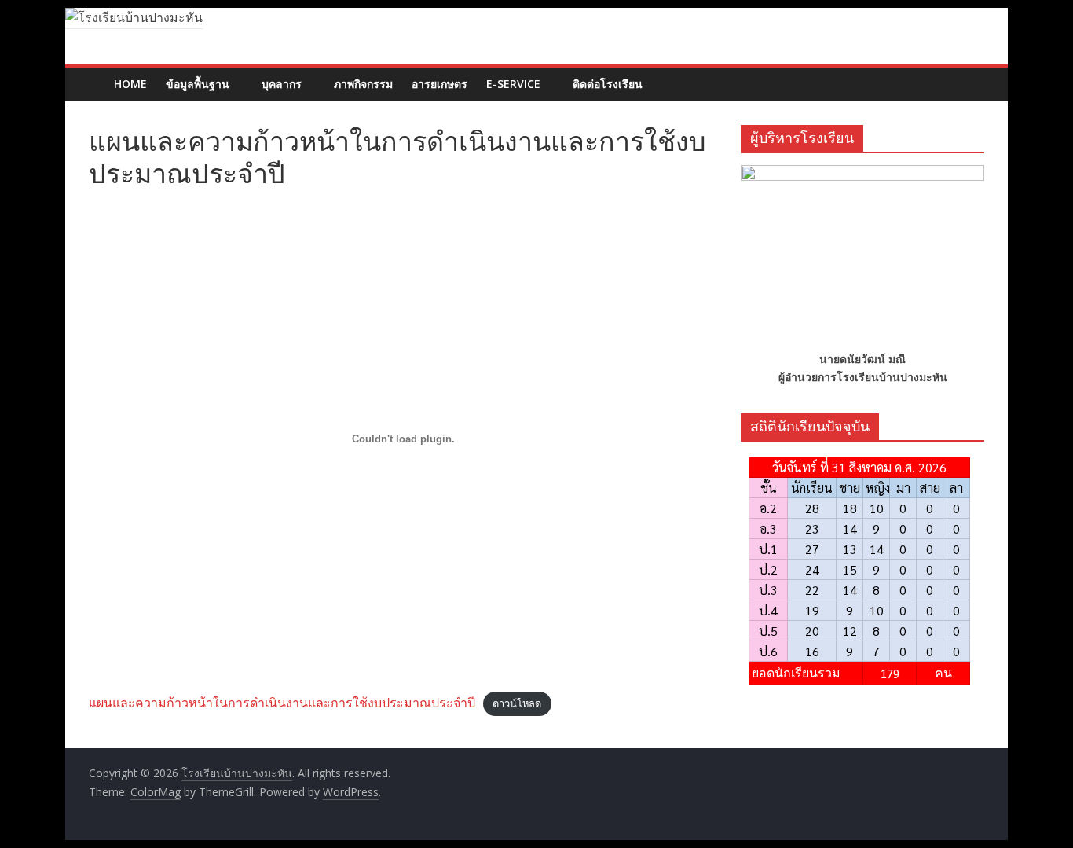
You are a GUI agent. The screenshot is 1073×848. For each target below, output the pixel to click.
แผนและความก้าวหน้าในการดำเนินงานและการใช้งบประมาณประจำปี (282, 702)
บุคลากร (282, 83)
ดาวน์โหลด (517, 703)
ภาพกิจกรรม (363, 83)
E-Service (513, 83)
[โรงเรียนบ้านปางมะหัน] (96, 73)
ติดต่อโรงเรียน (608, 83)
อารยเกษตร (439, 83)
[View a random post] (974, 75)
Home (130, 83)
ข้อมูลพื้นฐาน (197, 83)
